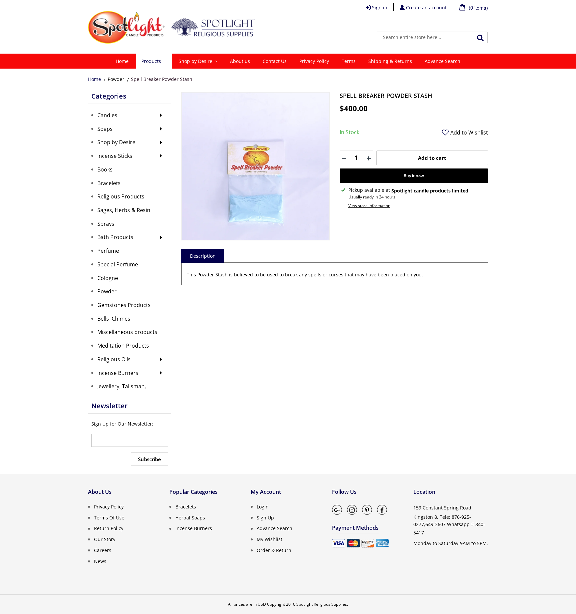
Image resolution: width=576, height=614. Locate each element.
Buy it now (414, 175)
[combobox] (432, 37)
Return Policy (108, 528)
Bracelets (185, 506)
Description (203, 256)
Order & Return (274, 550)
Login (263, 506)
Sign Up (265, 517)
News (100, 561)
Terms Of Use (109, 517)
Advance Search (274, 528)
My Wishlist (269, 539)
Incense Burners (193, 528)
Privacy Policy (109, 506)
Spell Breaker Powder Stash (161, 79)
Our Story (104, 539)
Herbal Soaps (190, 517)
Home (94, 79)
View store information (369, 205)
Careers (102, 550)
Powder (116, 79)
